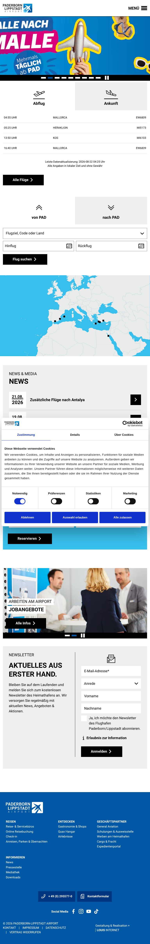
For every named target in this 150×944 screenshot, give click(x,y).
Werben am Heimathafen (113, 836)
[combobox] (75, 233)
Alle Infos (24, 623)
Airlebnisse (65, 836)
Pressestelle (14, 867)
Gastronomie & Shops (72, 826)
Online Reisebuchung (19, 831)
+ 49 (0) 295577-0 (60, 896)
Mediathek (13, 872)
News (9, 862)
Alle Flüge (21, 180)
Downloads (13, 877)
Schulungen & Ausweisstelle (115, 831)
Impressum (30, 928)
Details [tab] (75, 435)
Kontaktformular (98, 896)
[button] (43, 78)
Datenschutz (56, 928)
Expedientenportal (109, 846)
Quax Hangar (66, 831)
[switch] (56, 501)
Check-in (11, 836)
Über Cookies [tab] (124, 435)
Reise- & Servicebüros (20, 826)
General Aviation (107, 826)
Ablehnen (27, 517)
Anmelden (99, 751)
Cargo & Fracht (106, 841)
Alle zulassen (122, 517)
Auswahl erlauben (75, 517)
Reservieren (28, 538)
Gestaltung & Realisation (112, 928)
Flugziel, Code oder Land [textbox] (25, 233)
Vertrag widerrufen (25, 932)
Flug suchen (23, 259)
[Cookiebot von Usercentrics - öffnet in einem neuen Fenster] (128, 424)
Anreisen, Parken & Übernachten (26, 841)
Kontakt (9, 928)
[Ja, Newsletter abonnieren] (84, 718)
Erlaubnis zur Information (106, 738)
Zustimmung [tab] (26, 435)
